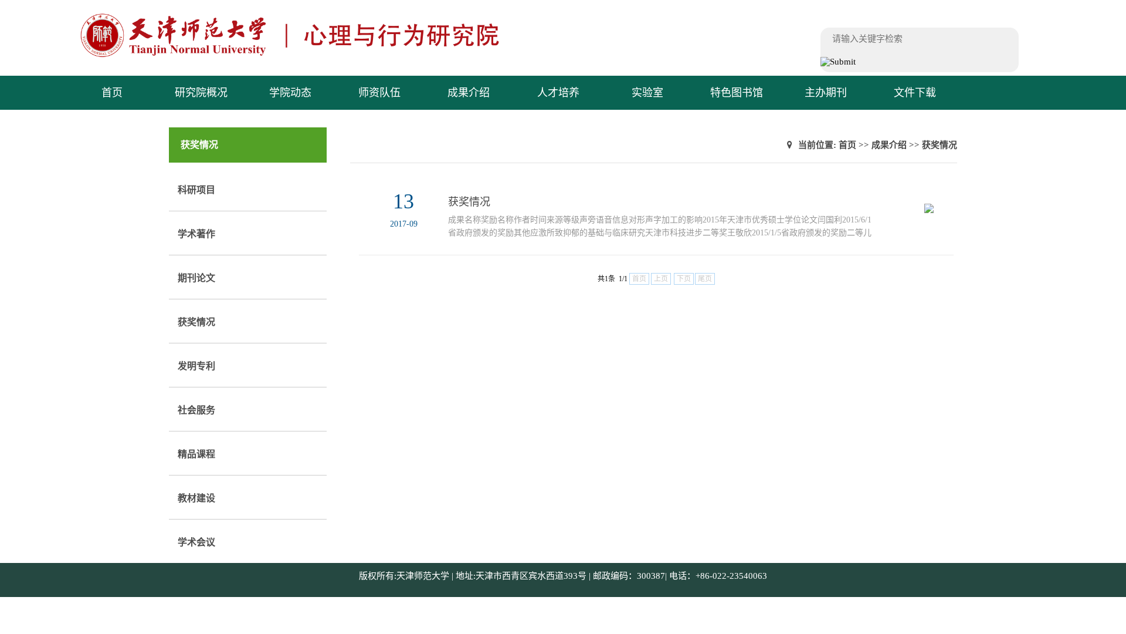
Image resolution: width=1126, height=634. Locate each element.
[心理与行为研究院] (314, 55)
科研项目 (196, 190)
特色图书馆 (736, 93)
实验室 (647, 93)
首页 (112, 93)
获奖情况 (196, 322)
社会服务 (196, 410)
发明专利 (196, 366)
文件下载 (915, 93)
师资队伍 (379, 93)
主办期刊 (826, 93)
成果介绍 (468, 93)
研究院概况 (201, 93)
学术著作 (196, 234)
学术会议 (196, 542)
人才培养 (558, 93)
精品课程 (196, 454)
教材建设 (196, 498)
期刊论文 (196, 278)
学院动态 (290, 93)
